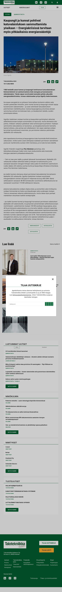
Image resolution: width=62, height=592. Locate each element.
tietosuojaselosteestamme (21, 295)
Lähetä (49, 304)
